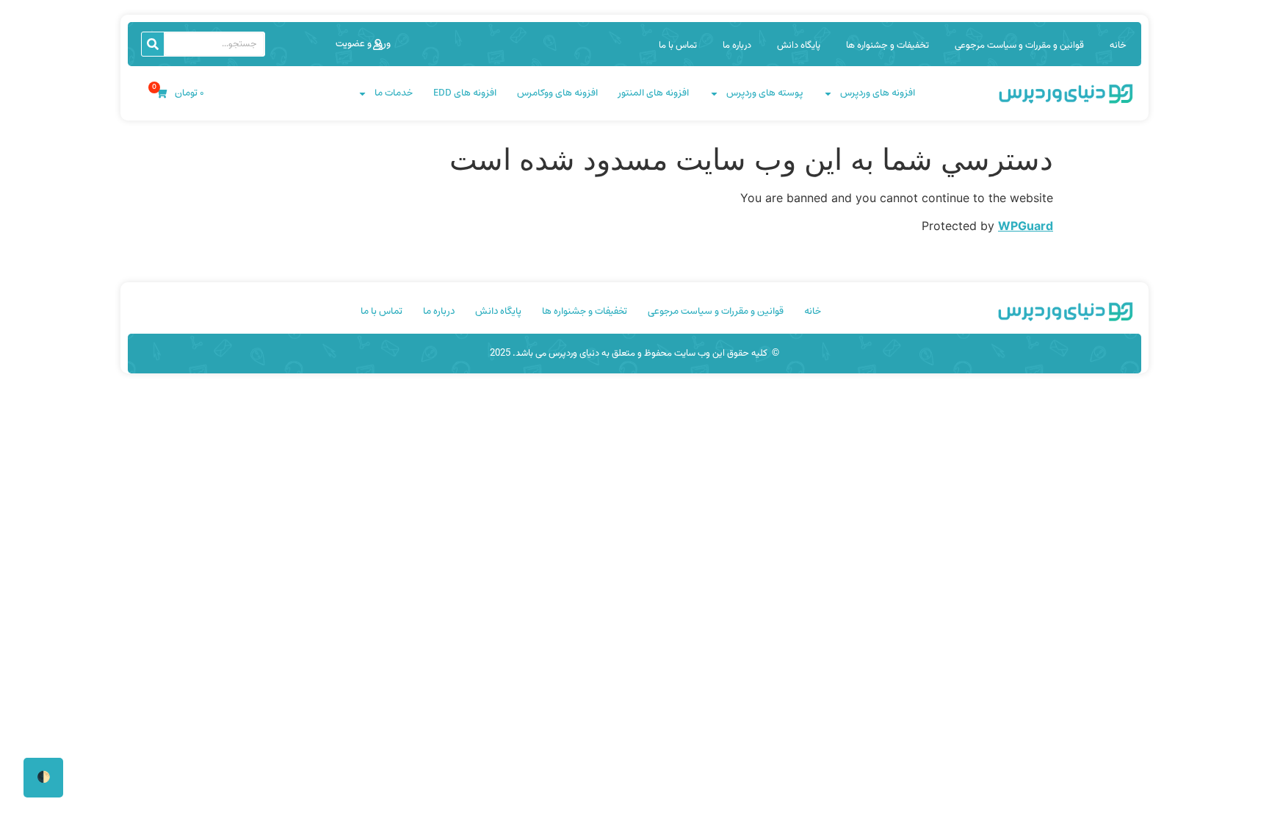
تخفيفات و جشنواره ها (887, 45)
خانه (1118, 45)
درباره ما (737, 45)
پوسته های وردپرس (764, 93)
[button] (359, 44)
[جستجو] (153, 44)
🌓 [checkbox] (44, 777)
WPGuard (1025, 225)
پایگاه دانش (798, 45)
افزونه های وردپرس (877, 93)
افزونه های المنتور (653, 93)
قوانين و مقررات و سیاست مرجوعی (1019, 45)
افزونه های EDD (464, 93)
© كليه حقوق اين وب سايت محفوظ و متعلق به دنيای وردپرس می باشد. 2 (634, 353)
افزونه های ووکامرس (557, 93)
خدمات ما (394, 93)
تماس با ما (678, 45)
